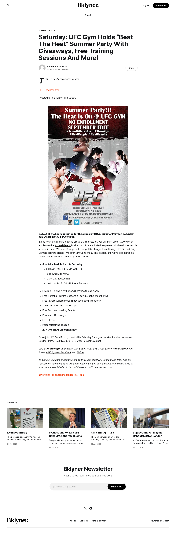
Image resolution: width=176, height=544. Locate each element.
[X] (85, 508)
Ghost (166, 520)
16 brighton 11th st (48, 30)
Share (131, 68)
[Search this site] (8, 5)
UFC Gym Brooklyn (48, 90)
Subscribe (161, 5)
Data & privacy (98, 520)
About (88, 15)
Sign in (146, 5)
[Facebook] (90, 508)
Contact (83, 520)
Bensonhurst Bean (57, 66)
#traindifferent (63, 245)
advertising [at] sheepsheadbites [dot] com (61, 375)
